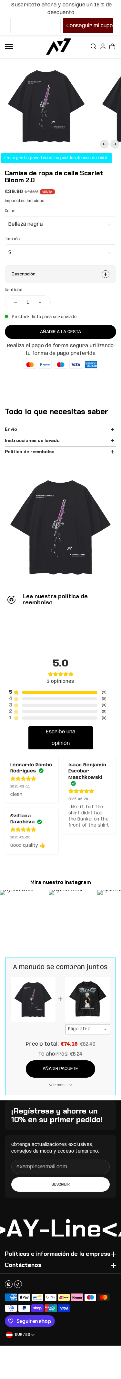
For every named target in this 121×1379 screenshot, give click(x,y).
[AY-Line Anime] (59, 46)
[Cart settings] (112, 46)
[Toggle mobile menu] (9, 46)
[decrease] (15, 302)
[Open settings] (93, 46)
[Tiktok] (18, 1284)
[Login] (103, 46)
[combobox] (87, 1029)
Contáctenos (23, 1265)
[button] (104, 144)
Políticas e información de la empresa (57, 1254)
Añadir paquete (60, 1068)
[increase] (40, 302)
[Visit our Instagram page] (9, 1284)
